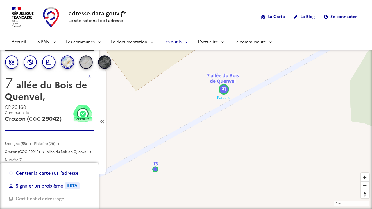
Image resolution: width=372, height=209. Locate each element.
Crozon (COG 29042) (22, 151)
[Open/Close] (102, 121)
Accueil (19, 42)
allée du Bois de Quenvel (67, 151)
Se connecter (343, 17)
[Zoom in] (365, 177)
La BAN (42, 42)
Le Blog (308, 17)
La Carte (276, 17)
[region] (186, 121)
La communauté (250, 42)
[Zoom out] (365, 185)
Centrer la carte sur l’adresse (47, 173)
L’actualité (208, 42)
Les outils (173, 42)
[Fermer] (89, 76)
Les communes (80, 42)
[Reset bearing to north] (365, 194)
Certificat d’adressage (40, 198)
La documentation (129, 42)
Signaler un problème (46, 185)
